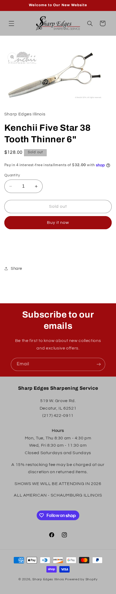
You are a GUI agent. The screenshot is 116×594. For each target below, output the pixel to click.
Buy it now (58, 222)
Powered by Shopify (81, 579)
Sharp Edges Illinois (48, 579)
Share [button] (16, 269)
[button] (11, 23)
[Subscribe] (99, 364)
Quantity (12, 175)
